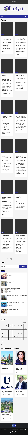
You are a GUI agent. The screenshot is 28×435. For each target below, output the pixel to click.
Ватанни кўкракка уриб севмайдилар (7, 155)
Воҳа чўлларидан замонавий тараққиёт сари (6, 416)
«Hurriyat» (5, 429)
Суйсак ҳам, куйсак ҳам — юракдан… (7, 117)
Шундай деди (18, 388)
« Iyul (2, 344)
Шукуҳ (17, 363)
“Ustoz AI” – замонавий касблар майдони (7, 392)
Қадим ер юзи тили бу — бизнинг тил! (21, 196)
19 (10, 336)
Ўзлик (3, 34)
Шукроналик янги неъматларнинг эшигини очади (19, 368)
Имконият (4, 388)
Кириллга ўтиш (7, 3)
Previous (7, 258)
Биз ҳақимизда (21, 3)
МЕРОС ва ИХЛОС (5, 38)
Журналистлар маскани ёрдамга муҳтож (17, 295)
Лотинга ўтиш (14, 3)
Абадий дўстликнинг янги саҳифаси (6, 367)
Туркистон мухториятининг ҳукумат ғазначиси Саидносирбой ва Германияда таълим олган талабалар (6, 78)
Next (21, 258)
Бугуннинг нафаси (5, 411)
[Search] (26, 16)
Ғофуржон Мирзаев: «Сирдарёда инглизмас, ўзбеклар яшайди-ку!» (21, 117)
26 (10, 338)
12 (10, 333)
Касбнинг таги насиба (12, 309)
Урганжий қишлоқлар (20, 38)
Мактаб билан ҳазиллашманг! (19, 392)
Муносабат (4, 363)
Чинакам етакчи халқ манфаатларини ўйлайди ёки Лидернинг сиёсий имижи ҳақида (21, 156)
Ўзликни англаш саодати (5, 236)
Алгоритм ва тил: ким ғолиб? (14, 274)
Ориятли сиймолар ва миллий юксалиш (20, 236)
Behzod (7, 39)
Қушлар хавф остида (12, 281)
